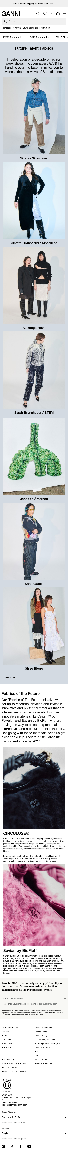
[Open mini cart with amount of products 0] (58, 13)
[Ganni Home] (11, 13)
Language (5, 1128)
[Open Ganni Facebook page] (20, 1146)
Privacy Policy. (38, 1015)
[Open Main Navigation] (64, 13)
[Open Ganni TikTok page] (12, 1146)
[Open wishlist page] (44, 13)
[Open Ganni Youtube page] (29, 1146)
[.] (34, 3)
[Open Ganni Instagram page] (3, 1146)
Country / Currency (9, 1112)
